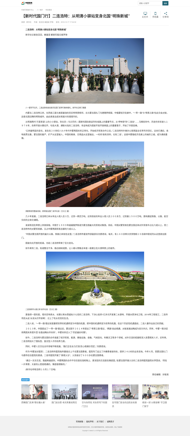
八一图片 (40, 10)
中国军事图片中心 (27, 10)
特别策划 (49, 10)
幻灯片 (145, 16)
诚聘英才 (110, 421)
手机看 (155, 16)
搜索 (165, 3)
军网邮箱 (79, 421)
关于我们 (100, 421)
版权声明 (89, 421)
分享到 (165, 16)
